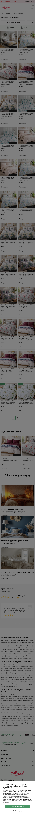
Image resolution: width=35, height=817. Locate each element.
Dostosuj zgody (17, 811)
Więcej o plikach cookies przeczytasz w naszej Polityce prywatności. (17, 801)
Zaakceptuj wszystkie (17, 806)
